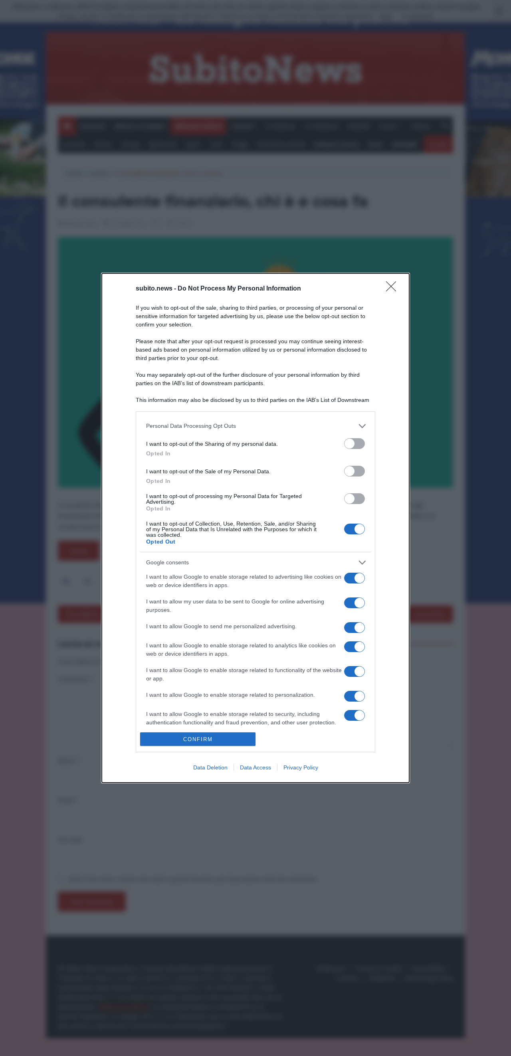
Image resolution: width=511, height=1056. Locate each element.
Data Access (255, 767)
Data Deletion (210, 767)
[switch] (354, 443)
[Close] (393, 289)
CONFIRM (198, 739)
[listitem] (255, 426)
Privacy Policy (300, 767)
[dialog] (255, 528)
